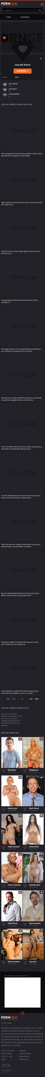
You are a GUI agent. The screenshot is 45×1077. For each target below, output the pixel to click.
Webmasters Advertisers (24, 1057)
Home (8, 17)
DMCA (3, 1059)
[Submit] (41, 10)
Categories (24, 17)
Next (37, 699)
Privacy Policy (6, 1053)
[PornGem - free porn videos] (9, 4)
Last (31, 699)
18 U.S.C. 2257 (7, 1056)
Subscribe (22, 71)
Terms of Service (8, 1050)
